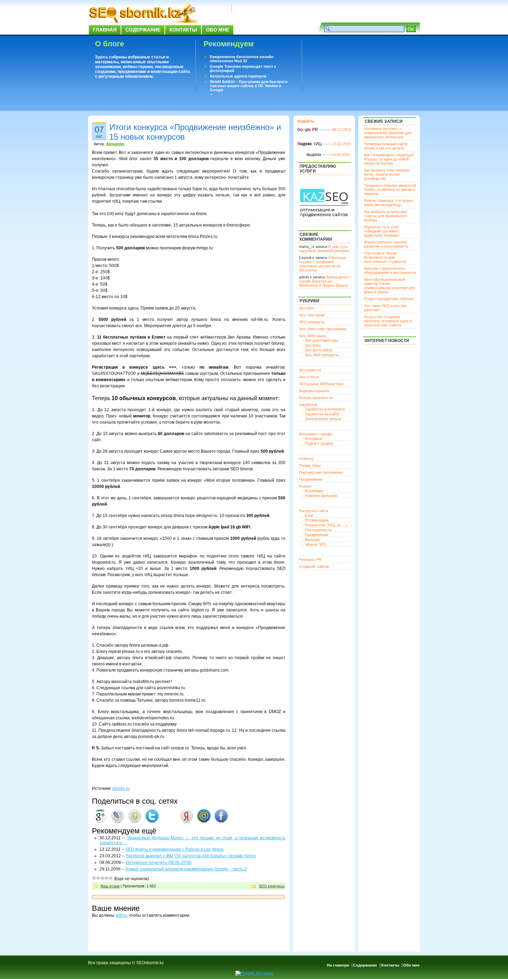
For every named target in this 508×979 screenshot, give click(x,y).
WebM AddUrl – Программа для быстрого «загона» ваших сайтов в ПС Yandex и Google (249, 86)
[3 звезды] (102, 878)
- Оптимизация (315, 520)
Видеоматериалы (314, 391)
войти (121, 915)
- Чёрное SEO (314, 544)
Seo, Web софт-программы (323, 329)
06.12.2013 (341, 130)
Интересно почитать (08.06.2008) (159, 862)
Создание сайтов (314, 566)
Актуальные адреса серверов (238, 76)
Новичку (306, 458)
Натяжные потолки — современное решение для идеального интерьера (387, 133)
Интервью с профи (315, 434)
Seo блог (306, 308)
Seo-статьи (309, 377)
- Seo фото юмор (317, 350)
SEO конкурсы (271, 886)
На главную (338, 965)
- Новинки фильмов (319, 495)
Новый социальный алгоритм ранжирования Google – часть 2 (186, 869)
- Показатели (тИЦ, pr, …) (324, 525)
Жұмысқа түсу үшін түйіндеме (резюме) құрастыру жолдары (381, 231)
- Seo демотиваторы (320, 340)
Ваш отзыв (110, 886)
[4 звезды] (106, 878)
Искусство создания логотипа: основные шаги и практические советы (388, 321)
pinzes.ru (121, 788)
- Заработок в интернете (323, 409)
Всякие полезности (315, 398)
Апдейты (305, 121)
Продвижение (311, 479)
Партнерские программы (321, 472)
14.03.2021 (340, 155)
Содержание (142, 30)
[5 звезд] (111, 878)
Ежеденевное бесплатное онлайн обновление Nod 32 (242, 59)
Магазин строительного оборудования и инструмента (390, 270)
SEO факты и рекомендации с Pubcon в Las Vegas (174, 849)
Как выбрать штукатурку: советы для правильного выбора (386, 216)
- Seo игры (311, 345)
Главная (104, 30)
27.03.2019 (341, 144)
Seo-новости (310, 370)
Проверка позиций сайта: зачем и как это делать (386, 146)
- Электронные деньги (321, 419)
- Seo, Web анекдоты (320, 355)
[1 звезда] (94, 878)
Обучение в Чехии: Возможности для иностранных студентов (385, 257)
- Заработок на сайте (320, 414)
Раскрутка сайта (313, 511)
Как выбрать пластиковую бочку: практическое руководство (387, 174)
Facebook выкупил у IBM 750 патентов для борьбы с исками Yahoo (191, 855)
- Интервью (312, 438)
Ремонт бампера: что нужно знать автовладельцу (388, 202)
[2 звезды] (98, 878)
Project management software (389, 299)
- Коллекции (312, 491)
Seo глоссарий (311, 315)
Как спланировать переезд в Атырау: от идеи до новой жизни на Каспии (389, 159)
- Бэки (307, 515)
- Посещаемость (317, 530)
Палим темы (310, 465)
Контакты (183, 30)
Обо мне (217, 30)
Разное (305, 486)
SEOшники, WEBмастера (321, 384)
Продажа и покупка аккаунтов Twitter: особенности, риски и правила (390, 189)
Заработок (308, 405)
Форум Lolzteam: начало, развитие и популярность (386, 244)
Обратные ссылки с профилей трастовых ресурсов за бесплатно (322, 264)
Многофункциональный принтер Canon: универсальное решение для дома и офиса (389, 285)
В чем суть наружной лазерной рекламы (324, 248)
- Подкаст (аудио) (317, 443)
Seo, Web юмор (312, 336)
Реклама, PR (310, 559)
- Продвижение (315, 535)
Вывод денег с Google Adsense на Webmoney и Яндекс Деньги (325, 281)
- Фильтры (311, 539)
